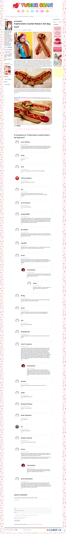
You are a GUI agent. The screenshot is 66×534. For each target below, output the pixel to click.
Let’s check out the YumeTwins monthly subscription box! (27, 130)
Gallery (32, 11)
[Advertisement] (58, 72)
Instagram (56, 530)
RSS (47, 530)
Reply (21, 149)
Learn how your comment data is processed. (34, 524)
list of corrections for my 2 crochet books (8, 52)
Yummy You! (47, 11)
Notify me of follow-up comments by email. (21, 517)
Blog (27, 11)
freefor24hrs (18, 125)
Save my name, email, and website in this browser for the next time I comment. (26, 515)
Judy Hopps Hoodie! (46, 129)
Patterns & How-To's (14, 16)
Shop (23, 11)
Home (18, 11)
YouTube (58, 530)
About (37, 11)
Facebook (52, 530)
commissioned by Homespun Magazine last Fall (25, 98)
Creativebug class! (7, 64)
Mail (60, 530)
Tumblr (54, 530)
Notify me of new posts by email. (19, 518)
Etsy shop (45, 97)
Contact (42, 11)
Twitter (50, 530)
